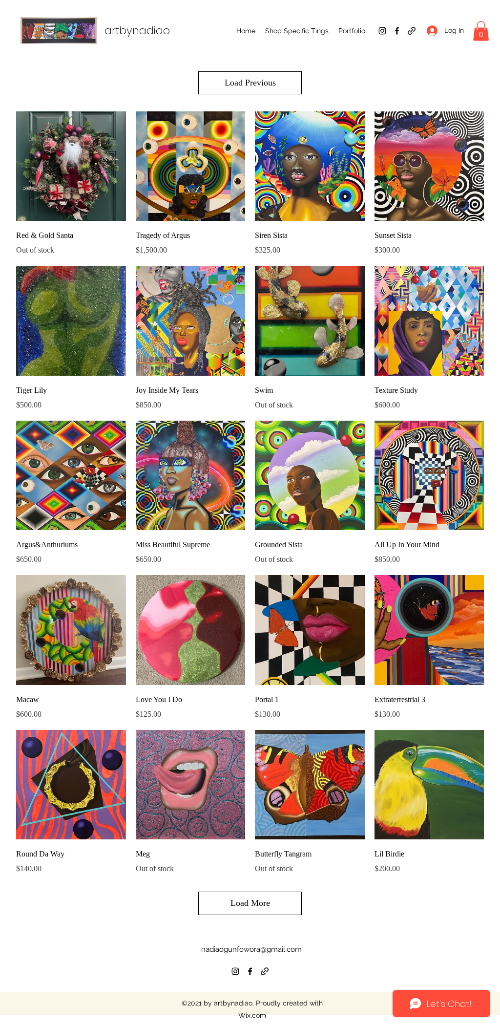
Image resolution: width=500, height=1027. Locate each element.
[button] (296, 30)
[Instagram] (382, 31)
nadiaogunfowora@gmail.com (251, 949)
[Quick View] (71, 166)
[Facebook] (397, 31)
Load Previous (250, 82)
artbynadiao (137, 30)
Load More (250, 903)
